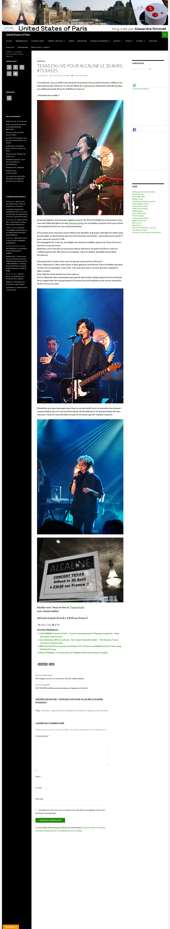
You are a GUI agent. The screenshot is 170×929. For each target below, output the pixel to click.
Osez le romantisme (140, 218)
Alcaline (118, 85)
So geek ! (139, 41)
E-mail (39, 787)
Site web (39, 798)
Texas (53, 82)
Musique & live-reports (99, 41)
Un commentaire (80, 76)
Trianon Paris (77, 607)
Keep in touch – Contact (40, 47)
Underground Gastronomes (143, 192)
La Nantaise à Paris (140, 206)
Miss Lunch (136, 223)
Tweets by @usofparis (141, 89)
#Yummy (117, 41)
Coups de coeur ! (37, 41)
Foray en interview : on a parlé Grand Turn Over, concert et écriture (16, 214)
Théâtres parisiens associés (143, 201)
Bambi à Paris (137, 199)
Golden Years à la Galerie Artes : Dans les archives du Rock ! (15, 148)
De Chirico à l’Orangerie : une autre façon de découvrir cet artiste (16, 140)
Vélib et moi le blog (140, 208)
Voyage (128, 41)
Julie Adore (136, 225)
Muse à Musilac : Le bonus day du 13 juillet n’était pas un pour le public (74, 652)
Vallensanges (137, 211)
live (51, 664)
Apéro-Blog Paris (139, 213)
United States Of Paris (60, 76)
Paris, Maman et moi (140, 204)
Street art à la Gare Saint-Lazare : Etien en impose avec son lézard (15, 203)
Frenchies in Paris (139, 230)
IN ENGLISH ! (10, 47)
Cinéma (71, 41)
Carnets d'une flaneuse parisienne (146, 232)
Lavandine (9, 287)
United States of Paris (18, 34)
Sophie (8, 282)
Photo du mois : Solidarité (15, 167)
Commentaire (42, 736)
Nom (38, 776)
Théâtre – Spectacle (55, 41)
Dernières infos (22, 41)
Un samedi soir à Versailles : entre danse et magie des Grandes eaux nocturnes (16, 178)
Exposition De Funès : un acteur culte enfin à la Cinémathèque (16, 161)
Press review (23, 47)
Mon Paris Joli (137, 194)
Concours (152, 41)
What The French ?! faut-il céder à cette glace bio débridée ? (16, 240)
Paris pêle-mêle (138, 196)
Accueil (9, 41)
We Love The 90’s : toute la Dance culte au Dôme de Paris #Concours (16, 222)
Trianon (86, 85)
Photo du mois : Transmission (16, 121)
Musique (41, 61)
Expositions (82, 41)
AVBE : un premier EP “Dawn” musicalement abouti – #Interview (16, 126)
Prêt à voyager (138, 215)
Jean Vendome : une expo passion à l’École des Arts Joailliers (16, 250)
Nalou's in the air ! (139, 220)
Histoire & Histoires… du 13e (144, 227)
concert (43, 664)
